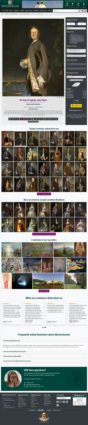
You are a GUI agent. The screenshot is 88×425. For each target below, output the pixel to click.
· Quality (32, 401)
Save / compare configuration (76, 80)
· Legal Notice (20, 398)
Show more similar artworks (44, 194)
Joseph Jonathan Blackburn (24, 14)
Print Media (36, 10)
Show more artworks (44, 291)
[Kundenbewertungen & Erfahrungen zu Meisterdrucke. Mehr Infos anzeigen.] (79, 399)
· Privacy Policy (21, 401)
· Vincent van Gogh (47, 396)
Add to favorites (26, 119)
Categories (16, 10)
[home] (2, 10)
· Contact (19, 396)
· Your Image (33, 396)
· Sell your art (33, 398)
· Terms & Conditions (22, 400)
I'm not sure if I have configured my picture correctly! (16, 361)
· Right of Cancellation (22, 403)
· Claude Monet (46, 398)
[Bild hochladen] (85, 10)
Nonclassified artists (14, 14)
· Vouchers (33, 405)
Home (2, 14)
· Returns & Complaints (22, 405)
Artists (10, 10)
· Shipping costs (34, 400)
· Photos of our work (34, 403)
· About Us (20, 406)
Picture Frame (28, 10)
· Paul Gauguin (46, 400)
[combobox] (76, 28)
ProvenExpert (9, 321)
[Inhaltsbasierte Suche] (82, 10)
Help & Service (43, 10)
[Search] (79, 10)
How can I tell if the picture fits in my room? (14, 351)
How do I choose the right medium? (12, 356)
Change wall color (38, 119)
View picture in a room (51, 119)
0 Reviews (36, 121)
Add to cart (77, 105)
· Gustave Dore (46, 405)
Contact (50, 10)
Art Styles (22, 10)
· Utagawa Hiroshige (47, 403)
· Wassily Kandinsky (47, 401)
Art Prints (6, 10)
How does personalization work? (11, 341)
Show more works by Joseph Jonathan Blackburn (44, 234)
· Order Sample (33, 406)
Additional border (70, 26)
